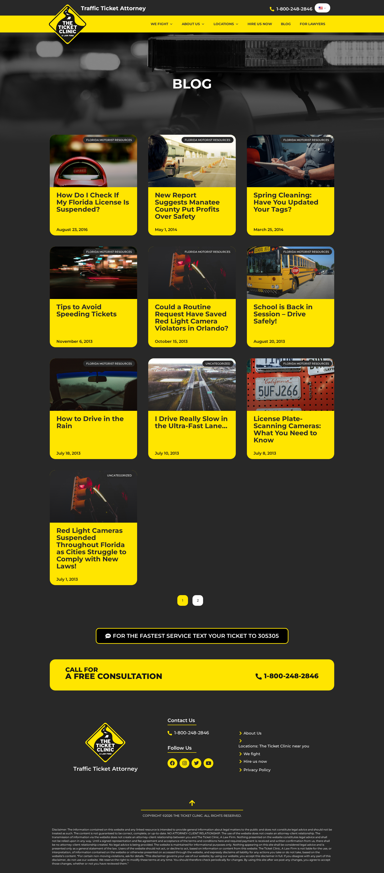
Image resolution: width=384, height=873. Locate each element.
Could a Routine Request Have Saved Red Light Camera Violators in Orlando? (191, 317)
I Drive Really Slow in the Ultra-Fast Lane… (191, 422)
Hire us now (260, 24)
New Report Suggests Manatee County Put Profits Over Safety (187, 206)
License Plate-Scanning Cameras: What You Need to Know (287, 429)
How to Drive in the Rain (90, 422)
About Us (191, 24)
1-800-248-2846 (294, 9)
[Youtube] (208, 763)
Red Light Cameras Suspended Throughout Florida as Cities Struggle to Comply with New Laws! (91, 548)
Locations (224, 24)
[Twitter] (196, 763)
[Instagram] (184, 763)
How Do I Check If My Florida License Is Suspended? (92, 202)
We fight (252, 754)
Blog (286, 24)
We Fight (159, 24)
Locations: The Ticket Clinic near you (273, 746)
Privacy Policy (257, 770)
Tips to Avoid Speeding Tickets (86, 310)
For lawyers (312, 24)
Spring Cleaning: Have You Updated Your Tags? (286, 202)
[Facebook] (172, 763)
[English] (322, 8)
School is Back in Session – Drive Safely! (283, 314)
